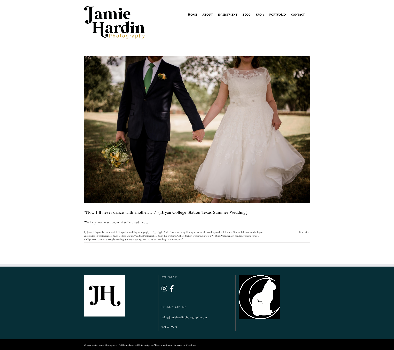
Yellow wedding (158, 239)
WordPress (191, 344)
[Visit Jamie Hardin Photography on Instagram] (164, 288)
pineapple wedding (115, 239)
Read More (304, 232)
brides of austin (248, 232)
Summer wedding (133, 239)
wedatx (146, 239)
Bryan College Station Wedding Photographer (134, 235)
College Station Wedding (189, 235)
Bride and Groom (231, 232)
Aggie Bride (163, 232)
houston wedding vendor (246, 235)
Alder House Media (162, 344)
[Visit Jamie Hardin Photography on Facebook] (172, 288)
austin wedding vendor (211, 232)
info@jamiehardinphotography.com (184, 317)
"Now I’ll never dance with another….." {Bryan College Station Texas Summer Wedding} (166, 212)
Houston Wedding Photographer (218, 235)
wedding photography (139, 232)
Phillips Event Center (94, 239)
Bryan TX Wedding (167, 235)
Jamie (90, 232)
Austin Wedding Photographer (184, 232)
